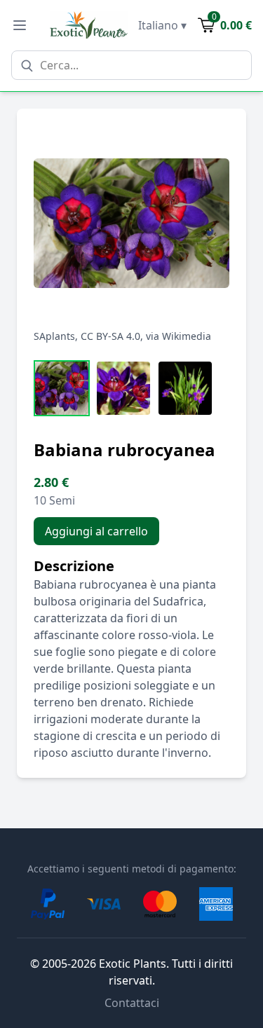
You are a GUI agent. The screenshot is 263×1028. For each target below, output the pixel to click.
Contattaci (131, 1002)
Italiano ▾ (162, 25)
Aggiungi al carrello (96, 531)
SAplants (54, 336)
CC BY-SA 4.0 (110, 336)
